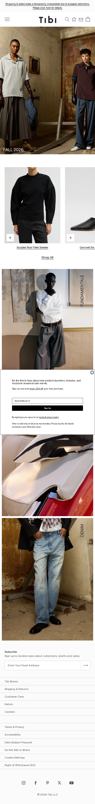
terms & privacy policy (49, 417)
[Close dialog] (92, 372)
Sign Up (47, 408)
